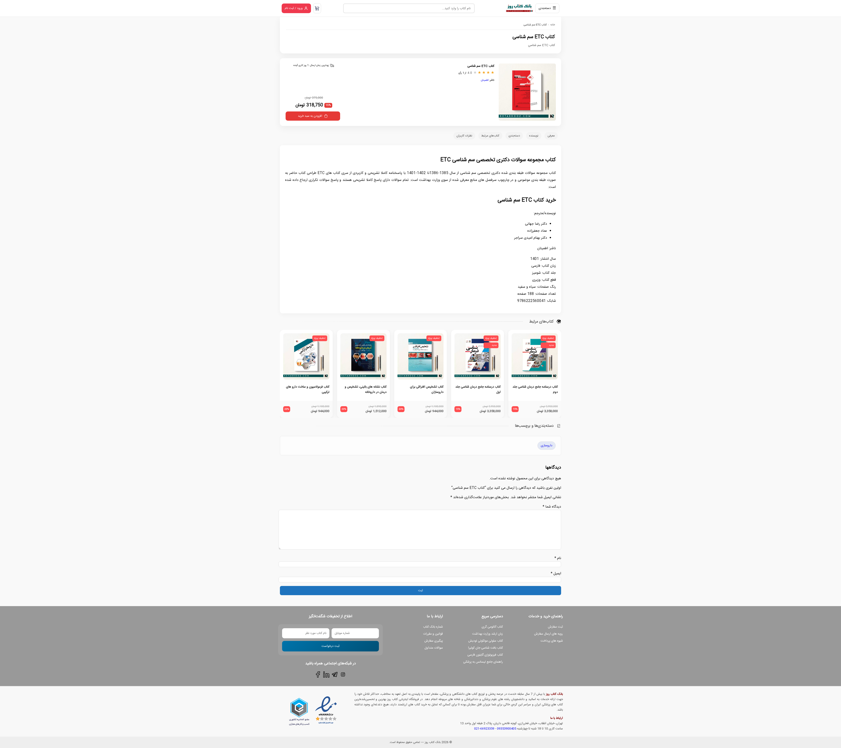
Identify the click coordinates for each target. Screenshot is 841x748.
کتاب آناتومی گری (492, 627)
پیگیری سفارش (433, 641)
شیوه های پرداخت (552, 641)
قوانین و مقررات (433, 634)
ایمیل (556, 574)
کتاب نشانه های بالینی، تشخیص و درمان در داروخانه (366, 389)
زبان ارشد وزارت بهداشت (487, 634)
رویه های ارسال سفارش (548, 634)
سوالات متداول (433, 648)
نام (558, 558)
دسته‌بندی (514, 135)
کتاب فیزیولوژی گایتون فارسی (485, 655)
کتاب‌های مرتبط (490, 135)
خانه (552, 25)
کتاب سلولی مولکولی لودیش (485, 641)
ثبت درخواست (330, 646)
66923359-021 (484, 728)
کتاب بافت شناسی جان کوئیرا (485, 648)
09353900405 (506, 728)
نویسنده (533, 135)
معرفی (551, 135)
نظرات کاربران (464, 135)
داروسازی (546, 445)
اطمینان (485, 80)
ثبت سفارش (555, 627)
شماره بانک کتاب (433, 627)
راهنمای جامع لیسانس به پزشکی (483, 662)
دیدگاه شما (552, 507)
